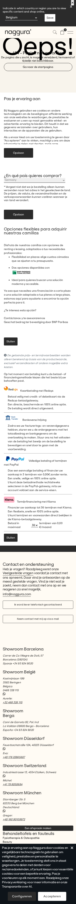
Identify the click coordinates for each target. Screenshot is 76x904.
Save (50, 18)
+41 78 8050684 (12, 784)
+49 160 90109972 (14, 819)
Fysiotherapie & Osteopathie (21, 838)
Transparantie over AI (17, 886)
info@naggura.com (17, 594)
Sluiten (10, 341)
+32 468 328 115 (12, 702)
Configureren (22, 896)
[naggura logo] (15, 32)
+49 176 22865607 (14, 757)
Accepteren (52, 896)
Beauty (7, 842)
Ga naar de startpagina (38, 67)
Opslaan (18, 153)
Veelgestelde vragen (18, 573)
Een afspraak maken (38, 828)
